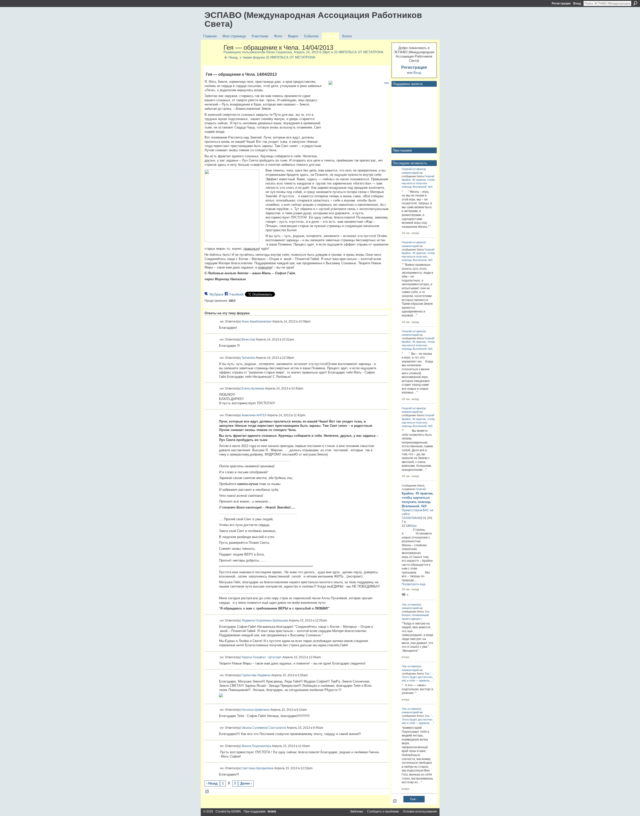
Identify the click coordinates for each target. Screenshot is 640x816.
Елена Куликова (253, 388)
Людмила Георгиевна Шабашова (265, 620)
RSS (207, 792)
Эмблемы (356, 811)
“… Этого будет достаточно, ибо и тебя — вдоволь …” (418, 677)
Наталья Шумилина (256, 709)
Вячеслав (248, 339)
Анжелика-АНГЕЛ (254, 415)
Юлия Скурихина (279, 52)
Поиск (635, 3)
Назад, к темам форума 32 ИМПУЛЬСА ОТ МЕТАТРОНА (271, 57)
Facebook (237, 294)
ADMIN (236, 811)
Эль (404, 604)
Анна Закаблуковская (257, 321)
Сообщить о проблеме (383, 811)
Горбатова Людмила (256, 675)
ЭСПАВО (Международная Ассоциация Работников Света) (313, 19)
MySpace (216, 294)
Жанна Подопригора (256, 746)
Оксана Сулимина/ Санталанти (264, 728)
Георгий (407, 169)
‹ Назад (212, 783)
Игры (413, 526)
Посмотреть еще (414, 584)
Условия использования (420, 811)
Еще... (414, 799)
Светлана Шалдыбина (258, 768)
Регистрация (561, 3)
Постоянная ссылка (222, 321)
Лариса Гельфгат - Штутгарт (262, 657)
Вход (577, 3)
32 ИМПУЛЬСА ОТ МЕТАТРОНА (359, 52)
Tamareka (248, 357)
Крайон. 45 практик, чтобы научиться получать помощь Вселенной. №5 (418, 183)
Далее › (246, 783)
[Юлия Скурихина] (212, 58)
